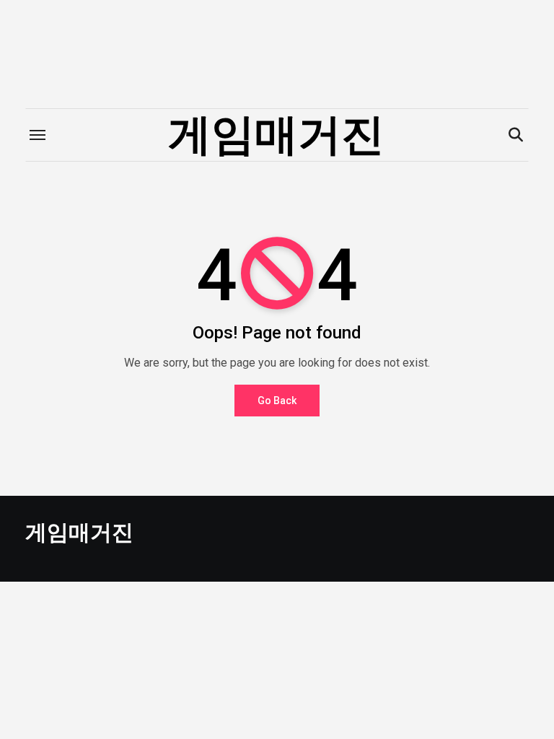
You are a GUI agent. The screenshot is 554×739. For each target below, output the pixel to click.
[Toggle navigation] (37, 135)
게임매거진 (276, 134)
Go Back (277, 400)
